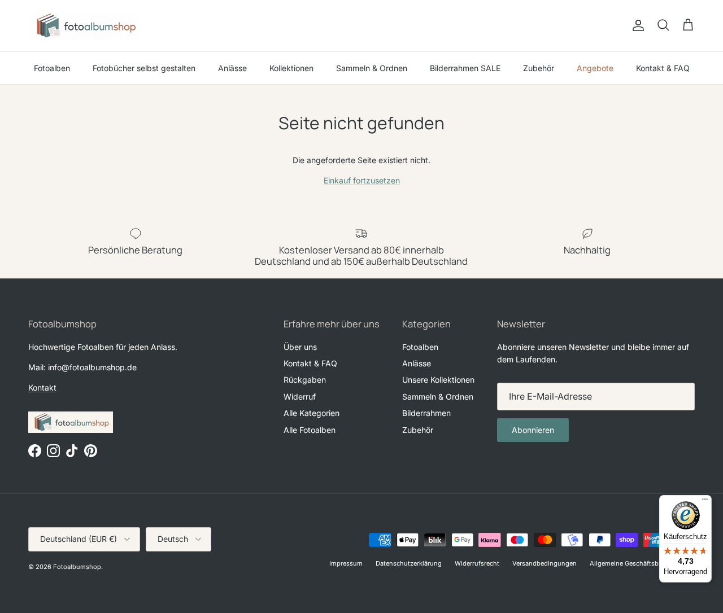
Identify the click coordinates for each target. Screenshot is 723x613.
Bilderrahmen (426, 413)
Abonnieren (533, 430)
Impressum (346, 563)
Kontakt (42, 387)
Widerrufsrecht (477, 563)
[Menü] (705, 502)
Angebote (595, 68)
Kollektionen (291, 68)
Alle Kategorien (311, 413)
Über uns (300, 347)
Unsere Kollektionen (438, 379)
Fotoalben (52, 68)
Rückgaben (305, 379)
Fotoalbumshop (77, 567)
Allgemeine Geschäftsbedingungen (642, 563)
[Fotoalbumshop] (84, 25)
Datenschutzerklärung (409, 563)
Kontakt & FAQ (663, 68)
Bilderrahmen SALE (465, 68)
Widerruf (300, 396)
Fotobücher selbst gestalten (144, 68)
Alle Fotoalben (310, 430)
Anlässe (232, 68)
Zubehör (538, 68)
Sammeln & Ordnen (371, 68)
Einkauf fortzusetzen (362, 180)
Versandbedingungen (544, 563)
